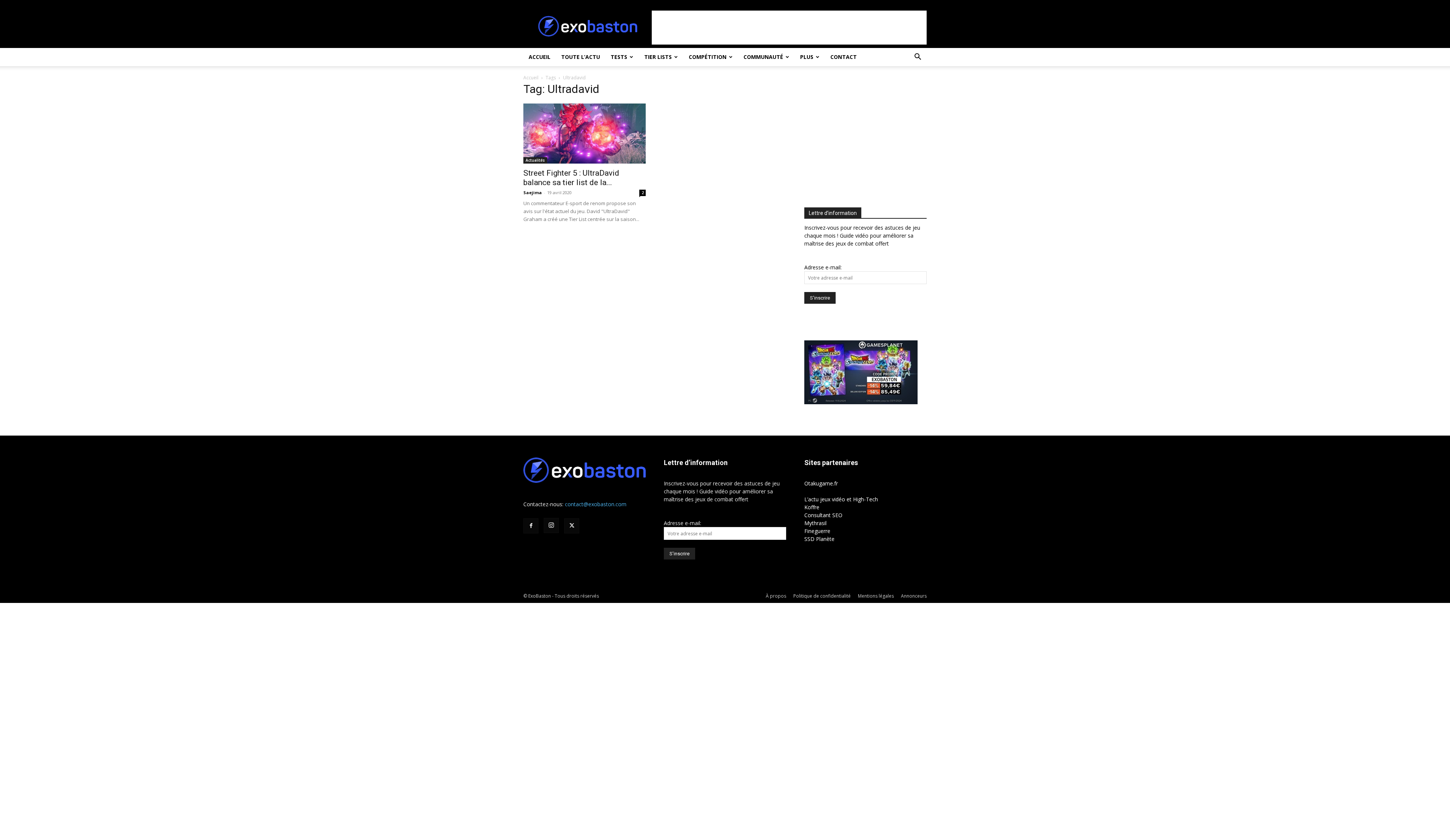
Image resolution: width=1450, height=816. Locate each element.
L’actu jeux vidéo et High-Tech (841, 499)
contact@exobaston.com (595, 504)
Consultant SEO (823, 515)
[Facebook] (530, 525)
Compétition (708, 56)
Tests (619, 56)
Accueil (540, 56)
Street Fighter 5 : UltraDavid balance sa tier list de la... (571, 177)
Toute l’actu (580, 56)
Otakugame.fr (821, 483)
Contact (843, 56)
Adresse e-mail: (823, 267)
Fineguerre (817, 531)
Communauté (763, 56)
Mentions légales (876, 596)
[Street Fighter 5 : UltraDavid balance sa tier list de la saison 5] (584, 134)
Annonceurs (914, 596)
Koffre (811, 507)
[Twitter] (571, 525)
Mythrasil (815, 523)
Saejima (532, 192)
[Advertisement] (789, 28)
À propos (776, 596)
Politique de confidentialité (822, 596)
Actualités (535, 160)
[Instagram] (551, 525)
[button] (918, 57)
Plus (806, 56)
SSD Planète (819, 538)
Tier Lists (658, 56)
